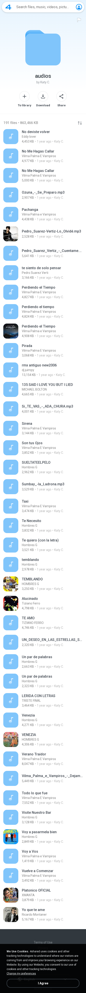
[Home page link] (8, 7)
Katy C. (45, 82)
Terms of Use (43, 942)
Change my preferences (21, 973)
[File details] (43, 136)
